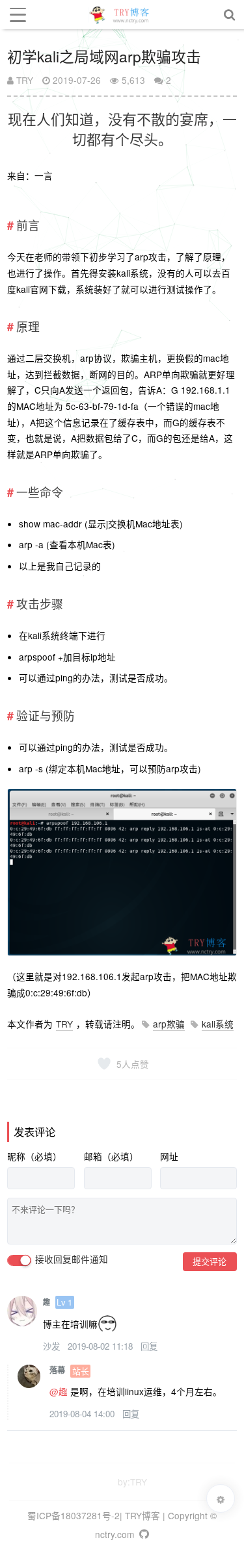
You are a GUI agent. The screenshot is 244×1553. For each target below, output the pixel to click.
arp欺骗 (169, 1023)
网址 (169, 1156)
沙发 (52, 1346)
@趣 (58, 1391)
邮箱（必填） (111, 1156)
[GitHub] (143, 1534)
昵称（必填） (34, 1156)
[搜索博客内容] (229, 14)
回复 (149, 1346)
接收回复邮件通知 (70, 1259)
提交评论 (209, 1261)
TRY (23, 79)
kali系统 (218, 1023)
